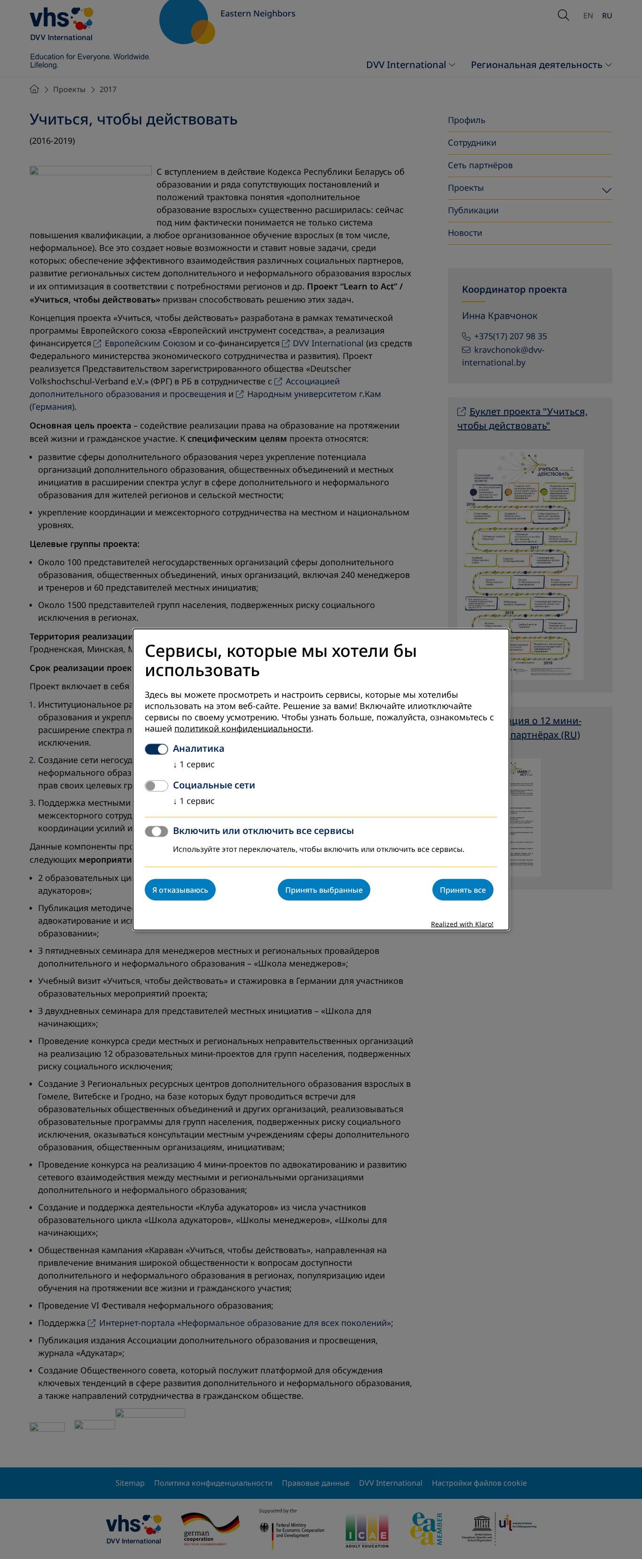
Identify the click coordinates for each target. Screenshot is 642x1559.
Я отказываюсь (180, 889)
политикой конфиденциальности (242, 728)
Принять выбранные (324, 889)
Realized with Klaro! (462, 924)
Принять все (463, 889)
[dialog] (321, 779)
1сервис (194, 764)
